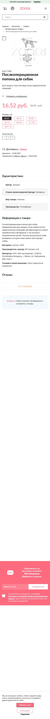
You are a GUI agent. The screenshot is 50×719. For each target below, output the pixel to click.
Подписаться (38, 587)
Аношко (16, 185)
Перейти (37, 2)
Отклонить (25, 711)
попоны (21, 199)
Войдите (10, 301)
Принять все (25, 705)
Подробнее (25, 714)
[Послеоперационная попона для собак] (4, 38)
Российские (25, 207)
